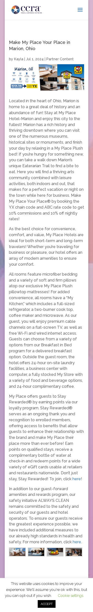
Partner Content (60, 59)
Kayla (18, 59)
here (76, 479)
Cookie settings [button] (70, 595)
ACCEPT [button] (47, 604)
